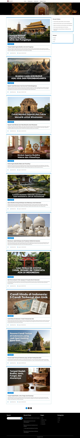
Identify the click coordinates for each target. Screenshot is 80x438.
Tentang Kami (30, 1)
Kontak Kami (36, 1)
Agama (55, 37)
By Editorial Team (13, 208)
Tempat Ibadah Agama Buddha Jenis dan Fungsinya (20, 47)
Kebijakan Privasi (43, 1)
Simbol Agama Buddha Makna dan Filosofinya (19, 163)
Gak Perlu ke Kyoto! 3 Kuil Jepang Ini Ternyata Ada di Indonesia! (23, 279)
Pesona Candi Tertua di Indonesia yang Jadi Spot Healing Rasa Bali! (24, 357)
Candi (54, 39)
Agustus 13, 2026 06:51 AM (22, 208)
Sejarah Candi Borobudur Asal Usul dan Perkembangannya (22, 85)
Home (25, 1)
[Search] (21, 418)
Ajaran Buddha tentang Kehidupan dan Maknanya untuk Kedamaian (24, 202)
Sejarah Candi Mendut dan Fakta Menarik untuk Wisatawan (22, 124)
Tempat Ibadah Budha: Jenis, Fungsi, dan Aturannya (20, 395)
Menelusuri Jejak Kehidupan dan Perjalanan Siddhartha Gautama (24, 241)
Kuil (54, 41)
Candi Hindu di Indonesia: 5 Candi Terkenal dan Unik (21, 318)
